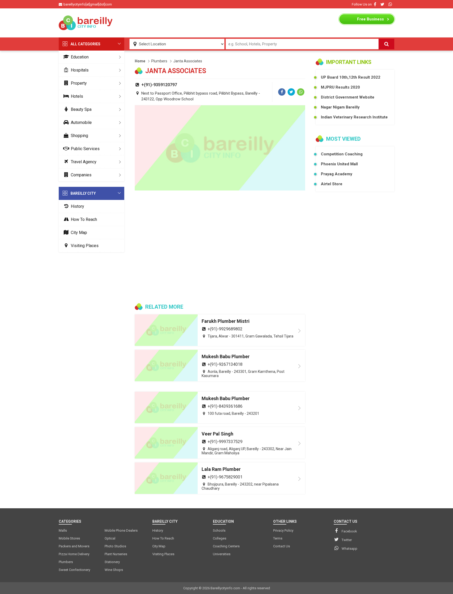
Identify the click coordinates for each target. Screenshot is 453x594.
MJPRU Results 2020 (340, 87)
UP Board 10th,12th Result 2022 (350, 77)
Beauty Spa (81, 109)
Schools (219, 530)
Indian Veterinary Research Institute (354, 117)
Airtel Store (331, 184)
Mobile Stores (69, 538)
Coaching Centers (226, 546)
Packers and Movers (74, 546)
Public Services (85, 148)
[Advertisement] (226, 23)
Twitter (347, 540)
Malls (63, 530)
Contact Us (281, 546)
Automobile (81, 122)
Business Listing (370, 20)
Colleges (219, 538)
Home (140, 61)
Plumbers (159, 61)
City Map (79, 232)
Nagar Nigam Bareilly (340, 107)
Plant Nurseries (116, 554)
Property (79, 83)
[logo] (86, 22)
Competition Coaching (342, 154)
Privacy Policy (283, 530)
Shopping (79, 135)
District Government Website (347, 97)
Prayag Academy (336, 174)
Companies (81, 174)
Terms (277, 538)
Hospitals (80, 70)
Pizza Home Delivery (74, 554)
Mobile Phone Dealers (121, 530)
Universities (221, 554)
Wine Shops (114, 570)
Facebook (349, 531)
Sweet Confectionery (74, 570)
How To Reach (84, 219)
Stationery (112, 562)
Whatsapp (349, 549)
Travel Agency (83, 161)
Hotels (77, 96)
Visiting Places (85, 245)
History (77, 206)
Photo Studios (115, 546)
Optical (110, 538)
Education (80, 57)
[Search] (386, 44)
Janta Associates (187, 61)
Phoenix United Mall (339, 164)
